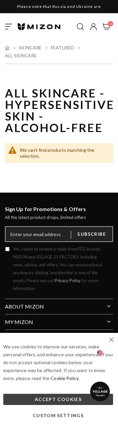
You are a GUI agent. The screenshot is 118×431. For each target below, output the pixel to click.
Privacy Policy (68, 280)
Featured (62, 47)
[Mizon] (39, 26)
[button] (93, 26)
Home (7, 48)
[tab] (59, 304)
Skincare (30, 47)
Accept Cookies (58, 399)
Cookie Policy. (64, 378)
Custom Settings (58, 415)
